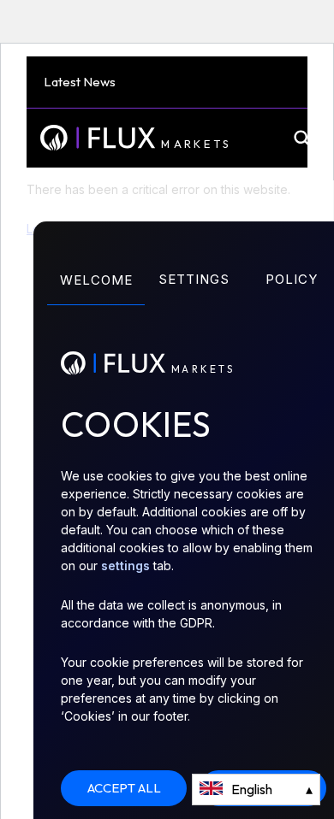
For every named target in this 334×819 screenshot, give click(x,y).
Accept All (124, 788)
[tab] (96, 294)
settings (125, 565)
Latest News (80, 82)
